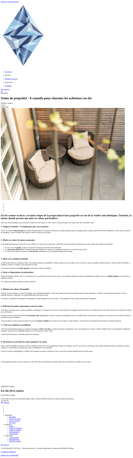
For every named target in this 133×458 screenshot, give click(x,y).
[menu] (68, 75)
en (1, 91)
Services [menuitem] (7, 75)
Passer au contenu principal (10, 2)
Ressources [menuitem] (8, 82)
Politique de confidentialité (9, 455)
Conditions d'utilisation (8, 452)
